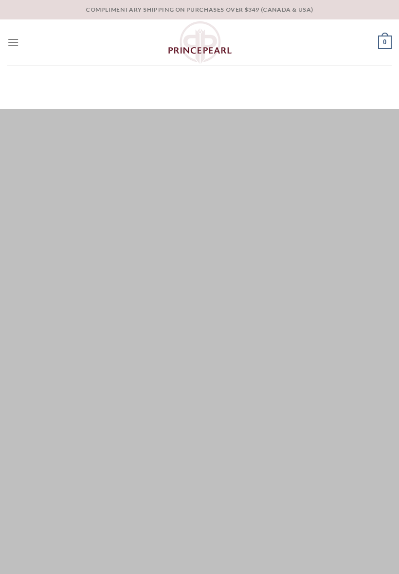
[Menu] (13, 42)
